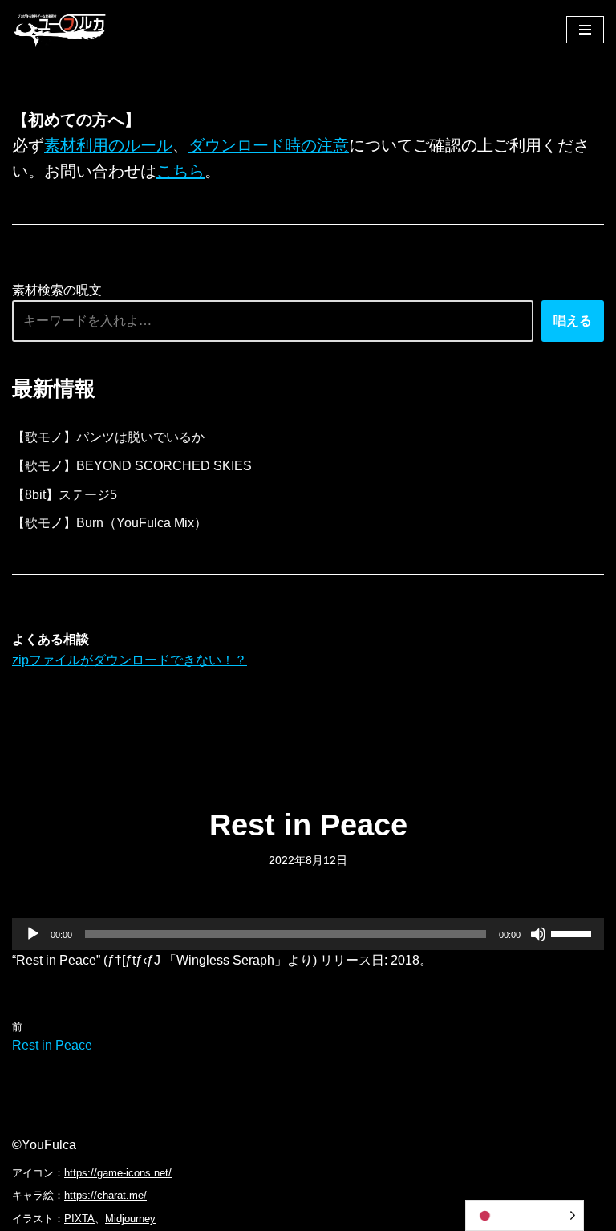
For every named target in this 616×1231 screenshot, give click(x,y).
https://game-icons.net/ (118, 1173)
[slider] (573, 932)
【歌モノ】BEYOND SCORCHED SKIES (132, 466)
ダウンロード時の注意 (268, 145)
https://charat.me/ (105, 1195)
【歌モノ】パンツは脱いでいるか (108, 437)
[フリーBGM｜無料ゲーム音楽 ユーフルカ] (60, 29)
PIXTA (79, 1219)
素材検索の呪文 (57, 290)
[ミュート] (538, 934)
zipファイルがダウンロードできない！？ (129, 660)
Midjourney (130, 1219)
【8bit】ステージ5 (64, 495)
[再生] (33, 934)
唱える (572, 320)
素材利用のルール (108, 145)
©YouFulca (44, 1145)
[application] (308, 934)
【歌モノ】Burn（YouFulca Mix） (109, 523)
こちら (180, 171)
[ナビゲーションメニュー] (585, 29)
